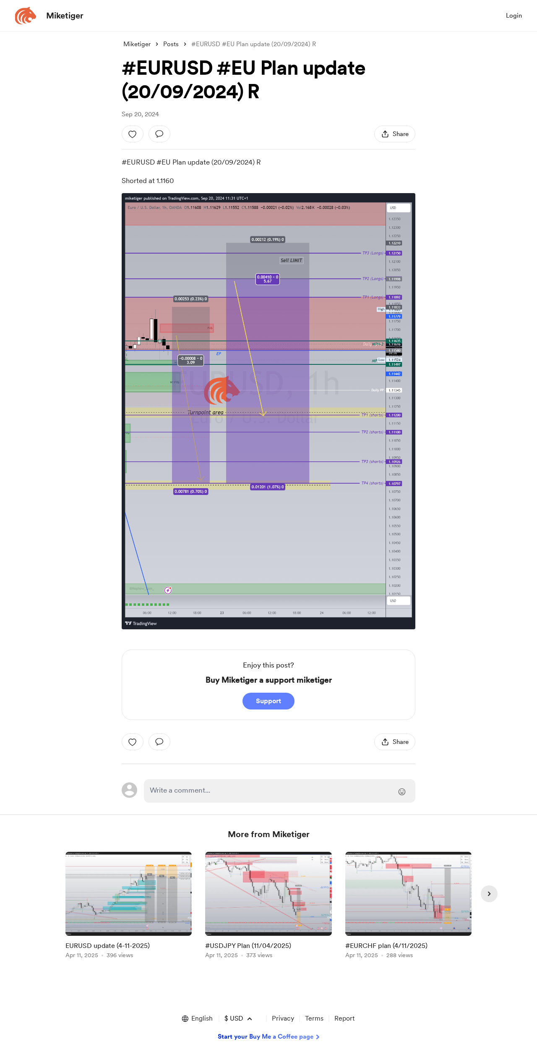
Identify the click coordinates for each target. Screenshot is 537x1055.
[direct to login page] (279, 791)
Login (514, 15)
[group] (128, 906)
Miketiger (64, 15)
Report (344, 1018)
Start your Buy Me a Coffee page (265, 1036)
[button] (196, 1018)
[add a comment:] (159, 134)
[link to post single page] (128, 906)
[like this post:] (132, 134)
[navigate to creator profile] (25, 15)
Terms (314, 1018)
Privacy (283, 1018)
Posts (171, 44)
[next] (489, 893)
